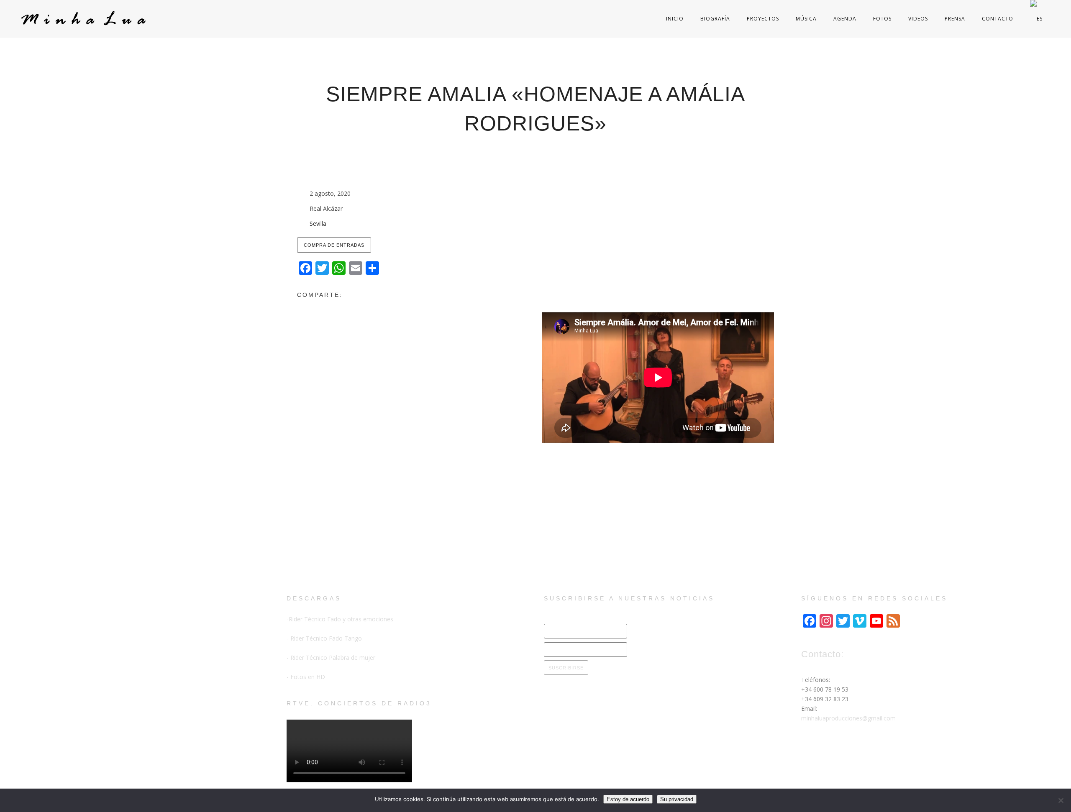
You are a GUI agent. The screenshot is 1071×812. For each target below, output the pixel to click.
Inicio (675, 18)
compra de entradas (334, 245)
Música (806, 18)
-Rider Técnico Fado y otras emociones (340, 619)
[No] (1060, 800)
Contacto (997, 18)
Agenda (844, 18)
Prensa (955, 18)
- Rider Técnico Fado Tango (324, 638)
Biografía (715, 18)
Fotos (882, 18)
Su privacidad (676, 799)
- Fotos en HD (306, 677)
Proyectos (763, 18)
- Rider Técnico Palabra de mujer (331, 657)
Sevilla (318, 223)
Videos (918, 18)
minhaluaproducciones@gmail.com (848, 718)
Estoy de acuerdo (628, 799)
